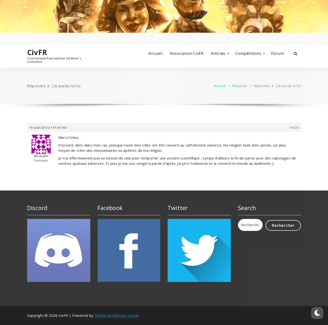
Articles (218, 53)
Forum (277, 53)
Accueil (155, 53)
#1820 (294, 128)
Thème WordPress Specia (116, 315)
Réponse (239, 85)
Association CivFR (186, 53)
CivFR (37, 52)
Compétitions (248, 53)
